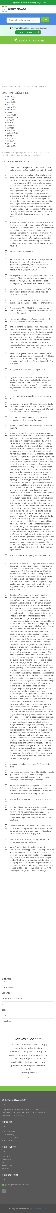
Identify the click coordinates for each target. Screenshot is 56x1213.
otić (8, 97)
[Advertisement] (28, 63)
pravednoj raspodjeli (12, 998)
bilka (4, 1009)
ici (8, 141)
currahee (6, 1021)
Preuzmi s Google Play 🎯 (28, 32)
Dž (3, 1134)
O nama (6, 1156)
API (3, 1162)
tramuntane (8, 987)
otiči (9, 125)
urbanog (6, 992)
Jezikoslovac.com (38, 1208)
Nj (11, 1137)
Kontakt (6, 1168)
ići (8, 99)
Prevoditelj (7, 1159)
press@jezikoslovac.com (17, 1184)
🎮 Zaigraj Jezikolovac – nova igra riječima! (27, 2)
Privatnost (7, 1165)
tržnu (4, 1015)
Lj (4, 1137)
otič (8, 109)
